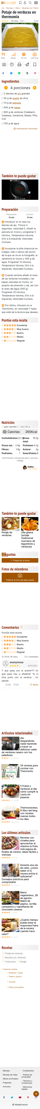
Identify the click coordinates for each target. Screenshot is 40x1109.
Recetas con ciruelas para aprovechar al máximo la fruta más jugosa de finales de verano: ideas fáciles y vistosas (20, 846)
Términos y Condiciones (27, 1082)
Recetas (6, 1071)
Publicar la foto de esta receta (20, 580)
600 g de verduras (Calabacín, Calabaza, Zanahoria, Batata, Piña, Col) (20, 115)
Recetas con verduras (15, 957)
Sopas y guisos (15, 976)
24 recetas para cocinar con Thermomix (29, 768)
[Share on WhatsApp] (19, 73)
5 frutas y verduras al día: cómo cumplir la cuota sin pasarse (29, 791)
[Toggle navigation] (36, 2)
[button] (4, 37)
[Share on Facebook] (3, 73)
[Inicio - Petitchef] (3, 8)
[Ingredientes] (4, 554)
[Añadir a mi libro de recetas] (34, 64)
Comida (12, 982)
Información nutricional (26, 128)
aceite (16, 98)
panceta (16, 102)
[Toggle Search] (30, 3)
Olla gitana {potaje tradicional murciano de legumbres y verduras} (28, 539)
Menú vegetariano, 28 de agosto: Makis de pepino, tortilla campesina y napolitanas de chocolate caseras (20, 901)
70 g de (12, 102)
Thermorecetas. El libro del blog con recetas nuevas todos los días (29, 813)
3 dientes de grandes (17, 93)
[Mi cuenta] (25, 3)
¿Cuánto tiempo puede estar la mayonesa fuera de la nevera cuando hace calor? (20, 926)
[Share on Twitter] (27, 73)
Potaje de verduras (7, 534)
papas (17, 107)
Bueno (20, 333)
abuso (35, 684)
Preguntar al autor (21, 560)
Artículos (7, 1087)
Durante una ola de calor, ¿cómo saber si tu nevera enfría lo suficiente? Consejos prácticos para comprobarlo (20, 873)
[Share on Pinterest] (35, 73)
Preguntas (7, 1083)
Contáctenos (28, 1071)
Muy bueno (22, 329)
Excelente (21, 325)
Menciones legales (27, 1088)
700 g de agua (11, 123)
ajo (19, 93)
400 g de (12, 107)
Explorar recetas (10, 969)
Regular (20, 340)
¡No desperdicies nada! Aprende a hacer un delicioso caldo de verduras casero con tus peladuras (19, 747)
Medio (19, 336)
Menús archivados (10, 1079)
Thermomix (10, 961)
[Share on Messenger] (11, 73)
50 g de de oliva (16, 98)
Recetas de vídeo (10, 1075)
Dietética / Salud (16, 973)
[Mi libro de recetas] (20, 3)
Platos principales (16, 987)
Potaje (23, 961)
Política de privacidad (27, 1076)
